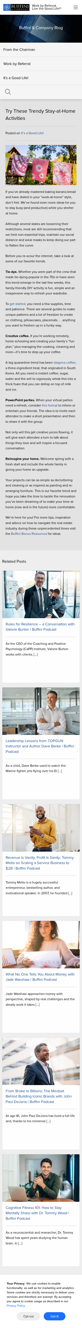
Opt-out (28, 1316)
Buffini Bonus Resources (29, 534)
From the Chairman (19, 49)
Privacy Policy (16, 1305)
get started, (18, 304)
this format (49, 405)
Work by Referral (16, 63)
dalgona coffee (64, 362)
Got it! (54, 1316)
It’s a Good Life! (15, 78)
